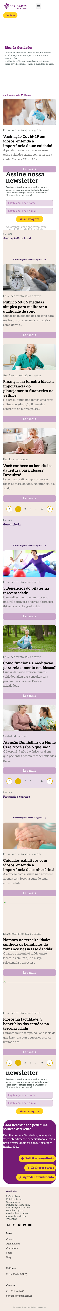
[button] (38, 6)
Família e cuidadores (15, 459)
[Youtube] (30, 1225)
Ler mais (29, 169)
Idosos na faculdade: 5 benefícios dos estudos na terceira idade (26, 1024)
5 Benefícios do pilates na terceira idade (26, 590)
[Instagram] (14, 1225)
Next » (50, 509)
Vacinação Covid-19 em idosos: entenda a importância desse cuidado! (27, 141)
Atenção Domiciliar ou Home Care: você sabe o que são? (29, 745)
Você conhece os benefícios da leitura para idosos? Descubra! (27, 470)
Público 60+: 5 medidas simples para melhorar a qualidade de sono (25, 307)
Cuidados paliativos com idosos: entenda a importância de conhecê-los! (28, 865)
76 (42, 508)
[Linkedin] (24, 1225)
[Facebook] (19, 1225)
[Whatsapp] (8, 1225)
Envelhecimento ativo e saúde (22, 130)
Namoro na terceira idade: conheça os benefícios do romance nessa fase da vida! (28, 944)
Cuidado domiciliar (15, 736)
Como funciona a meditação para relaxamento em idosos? (29, 665)
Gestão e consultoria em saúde (22, 375)
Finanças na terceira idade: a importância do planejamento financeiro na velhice (28, 388)
